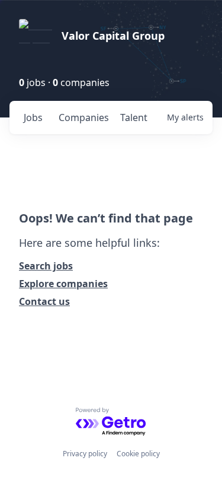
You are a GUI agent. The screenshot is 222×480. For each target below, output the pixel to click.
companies (84, 117)
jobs (33, 117)
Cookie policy (138, 454)
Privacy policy (85, 454)
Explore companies (63, 283)
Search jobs (46, 265)
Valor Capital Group (113, 35)
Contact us (44, 301)
